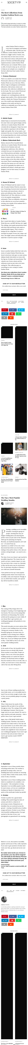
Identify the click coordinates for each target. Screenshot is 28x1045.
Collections (21, 301)
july (7, 890)
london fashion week (11, 303)
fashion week (14, 302)
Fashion (12, 209)
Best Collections (13, 301)
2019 (7, 301)
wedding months (10, 891)
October (17, 890)
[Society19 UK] (14, 2)
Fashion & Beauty (19, 452)
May (13, 890)
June (11, 890)
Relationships (4, 495)
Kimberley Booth (10, 502)
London (22, 302)
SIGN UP (14, 294)
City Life (17, 434)
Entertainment (4, 477)
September (23, 890)
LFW (19, 302)
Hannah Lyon (9, 17)
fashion (8, 302)
